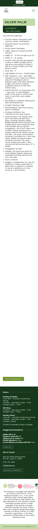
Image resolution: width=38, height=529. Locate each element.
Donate (19, 2)
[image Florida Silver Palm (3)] (20, 259)
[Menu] (32, 10)
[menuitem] (19, 2)
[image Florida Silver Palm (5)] (20, 326)
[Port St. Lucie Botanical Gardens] (16, 10)
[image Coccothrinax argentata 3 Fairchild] (20, 191)
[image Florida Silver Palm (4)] (20, 292)
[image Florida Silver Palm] (20, 360)
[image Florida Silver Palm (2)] (20, 225)
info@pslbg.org (9, 465)
